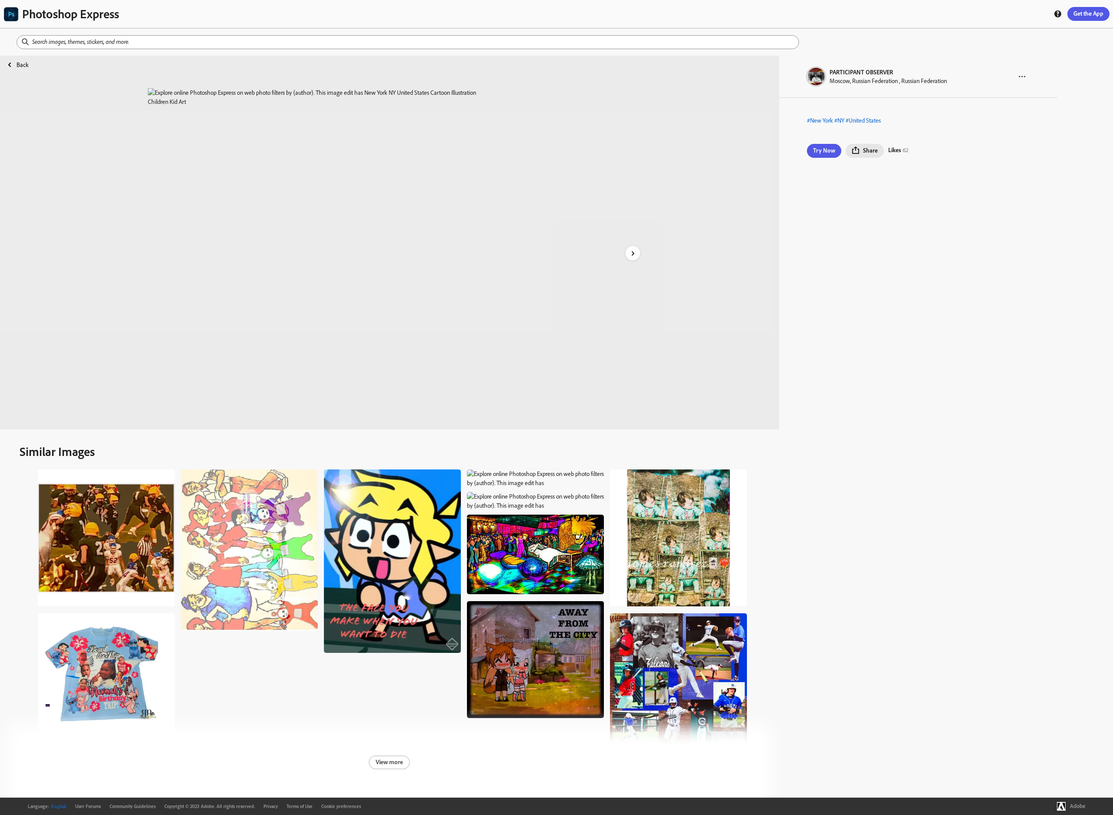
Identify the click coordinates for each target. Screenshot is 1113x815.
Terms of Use (300, 806)
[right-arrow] (633, 253)
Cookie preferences (341, 806)
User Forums (88, 806)
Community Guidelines (133, 806)
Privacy (270, 806)
